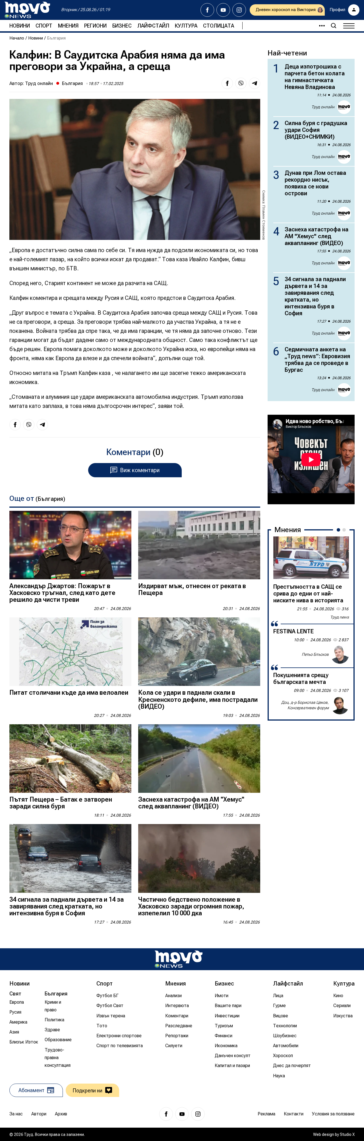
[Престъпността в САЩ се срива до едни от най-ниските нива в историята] (311, 557)
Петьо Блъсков (315, 654)
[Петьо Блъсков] (340, 655)
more (319, 25)
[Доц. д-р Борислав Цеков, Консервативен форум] (340, 705)
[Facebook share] (227, 83)
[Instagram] (239, 10)
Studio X (347, 1134)
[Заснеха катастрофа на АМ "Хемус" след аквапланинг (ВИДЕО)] (199, 758)
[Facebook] (207, 10)
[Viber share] (241, 83)
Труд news (339, 617)
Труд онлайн (39, 83)
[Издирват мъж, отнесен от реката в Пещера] (199, 545)
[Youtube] (223, 10)
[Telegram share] (254, 83)
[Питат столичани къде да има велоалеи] (70, 651)
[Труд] (178, 959)
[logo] (27, 10)
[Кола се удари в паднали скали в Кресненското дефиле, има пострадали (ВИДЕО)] (199, 651)
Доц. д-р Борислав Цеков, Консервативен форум (305, 705)
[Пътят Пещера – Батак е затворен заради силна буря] (70, 758)
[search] (333, 25)
